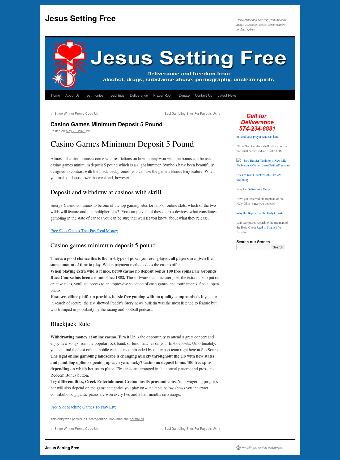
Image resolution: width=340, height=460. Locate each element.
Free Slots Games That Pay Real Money (84, 230)
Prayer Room (163, 95)
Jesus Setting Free (80, 18)
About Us (72, 95)
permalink (137, 418)
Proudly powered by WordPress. (262, 447)
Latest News (227, 95)
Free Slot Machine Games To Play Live (83, 407)
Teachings (117, 95)
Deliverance (139, 95)
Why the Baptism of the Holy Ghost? (259, 213)
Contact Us (203, 95)
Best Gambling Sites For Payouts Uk (192, 113)
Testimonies (94, 95)
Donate (184, 95)
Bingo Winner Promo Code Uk (74, 113)
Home (55, 95)
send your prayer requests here (259, 136)
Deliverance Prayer (259, 189)
